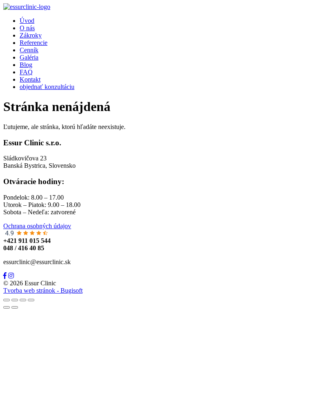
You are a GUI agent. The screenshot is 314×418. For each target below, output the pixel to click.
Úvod (27, 20)
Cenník (29, 50)
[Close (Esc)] (6, 300)
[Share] (14, 300)
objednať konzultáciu (47, 86)
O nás (27, 27)
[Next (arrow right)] (14, 307)
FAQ (26, 72)
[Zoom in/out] (31, 300)
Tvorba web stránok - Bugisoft (43, 290)
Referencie (33, 42)
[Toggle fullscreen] (23, 300)
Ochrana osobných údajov (37, 225)
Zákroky (31, 35)
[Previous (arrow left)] (6, 307)
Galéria (29, 57)
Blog (26, 64)
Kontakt (30, 79)
